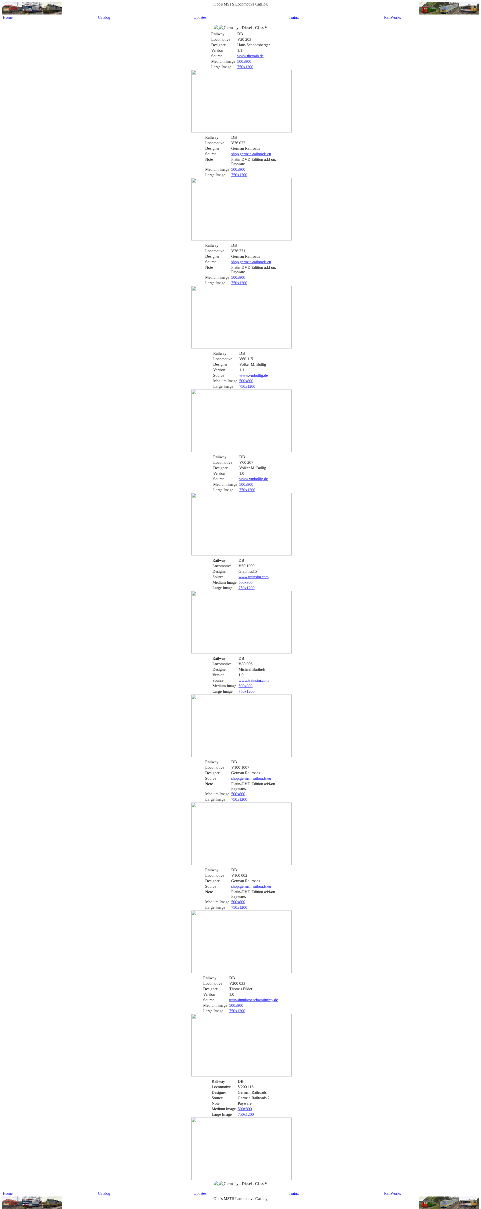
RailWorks (392, 17)
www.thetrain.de (250, 56)
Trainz (294, 17)
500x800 (244, 61)
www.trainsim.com (253, 577)
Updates (199, 17)
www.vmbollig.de (253, 375)
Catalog (104, 17)
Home (8, 17)
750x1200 (245, 67)
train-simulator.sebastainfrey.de (253, 1000)
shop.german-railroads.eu (251, 154)
